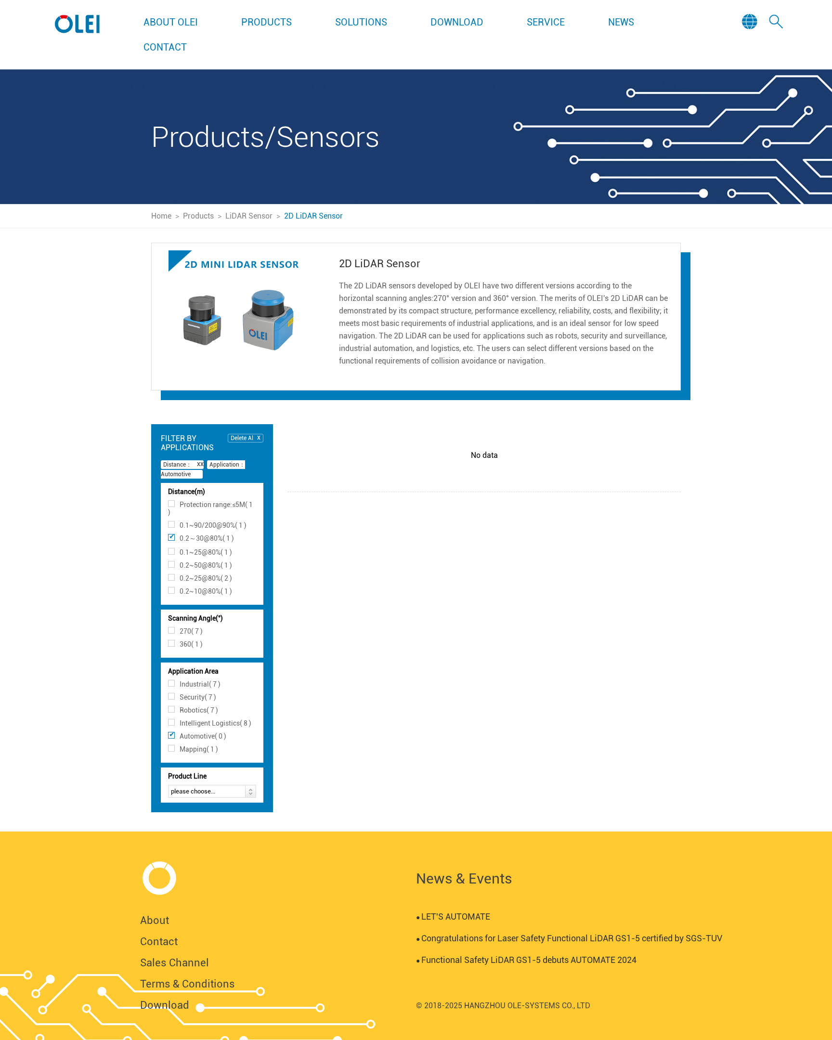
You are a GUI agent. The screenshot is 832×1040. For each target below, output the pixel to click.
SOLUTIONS (361, 22)
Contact (159, 942)
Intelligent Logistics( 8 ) (215, 723)
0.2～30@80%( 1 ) (207, 538)
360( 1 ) (191, 644)
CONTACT (165, 47)
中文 (751, 49)
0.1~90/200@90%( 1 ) (213, 525)
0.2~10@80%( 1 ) (206, 591)
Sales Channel (174, 963)
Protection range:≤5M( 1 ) (210, 508)
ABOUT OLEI (170, 22)
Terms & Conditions (187, 984)
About (154, 920)
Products (198, 216)
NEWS (621, 22)
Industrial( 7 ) (200, 684)
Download (164, 1005)
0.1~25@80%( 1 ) (206, 552)
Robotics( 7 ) (199, 710)
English (751, 36)
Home (161, 216)
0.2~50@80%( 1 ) (206, 565)
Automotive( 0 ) (203, 736)
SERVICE (546, 22)
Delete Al (242, 438)
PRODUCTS (266, 22)
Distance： (177, 464)
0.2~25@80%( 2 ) (206, 578)
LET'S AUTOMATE (453, 916)
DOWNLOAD (456, 22)
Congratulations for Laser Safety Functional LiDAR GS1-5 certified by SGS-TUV (569, 938)
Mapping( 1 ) (199, 749)
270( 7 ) (191, 631)
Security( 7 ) (198, 697)
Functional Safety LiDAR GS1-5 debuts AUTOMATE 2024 (526, 960)
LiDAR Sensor (249, 216)
